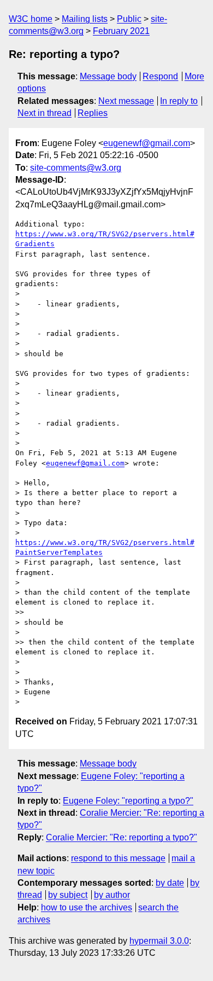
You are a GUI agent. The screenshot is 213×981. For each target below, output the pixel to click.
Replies (93, 113)
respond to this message (118, 858)
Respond (160, 76)
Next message (126, 101)
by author (112, 894)
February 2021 (121, 31)
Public (129, 19)
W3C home (30, 19)
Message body (108, 76)
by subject (67, 894)
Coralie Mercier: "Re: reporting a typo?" (121, 837)
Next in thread (44, 113)
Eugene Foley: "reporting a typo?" (128, 800)
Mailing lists (85, 19)
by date (170, 882)
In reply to (179, 101)
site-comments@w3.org (75, 167)
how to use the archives (86, 907)
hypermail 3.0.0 (159, 940)
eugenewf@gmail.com (146, 143)
